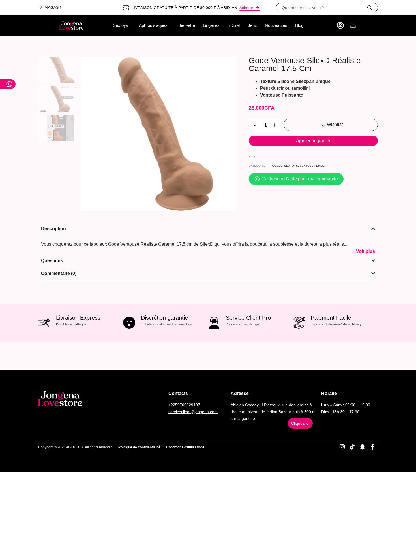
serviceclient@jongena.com (193, 411)
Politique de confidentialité (139, 447)
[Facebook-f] (372, 446)
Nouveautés (276, 25)
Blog (299, 25)
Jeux (252, 25)
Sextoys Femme (312, 165)
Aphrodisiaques (153, 25)
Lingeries (211, 25)
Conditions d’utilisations (185, 447)
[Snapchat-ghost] (362, 446)
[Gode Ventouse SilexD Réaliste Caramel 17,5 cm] (158, 134)
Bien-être (186, 25)
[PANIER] (353, 25)
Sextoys (120, 25)
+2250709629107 (184, 405)
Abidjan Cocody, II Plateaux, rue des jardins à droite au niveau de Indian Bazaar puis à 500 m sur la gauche (273, 412)
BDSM (234, 25)
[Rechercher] (372, 7)
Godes (277, 165)
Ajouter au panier (313, 140)
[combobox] (321, 7)
